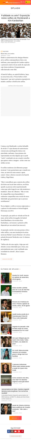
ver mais (14, 418)
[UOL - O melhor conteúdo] (5, 2)
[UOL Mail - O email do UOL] (21, 2)
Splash (15, 8)
